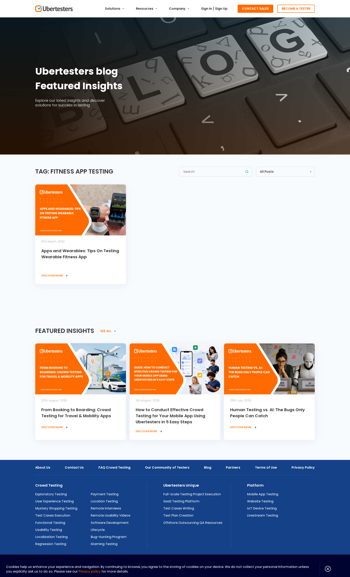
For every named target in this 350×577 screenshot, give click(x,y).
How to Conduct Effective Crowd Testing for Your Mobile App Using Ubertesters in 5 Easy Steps (170, 416)
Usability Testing (48, 529)
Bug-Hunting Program (109, 537)
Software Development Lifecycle (110, 526)
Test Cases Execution (52, 515)
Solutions (112, 8)
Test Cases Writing (178, 508)
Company (177, 8)
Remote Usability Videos (110, 515)
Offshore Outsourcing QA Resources (192, 522)
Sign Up (221, 8)
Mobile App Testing (262, 494)
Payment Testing (104, 494)
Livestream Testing (262, 515)
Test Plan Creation (178, 515)
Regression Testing (50, 544)
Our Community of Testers (167, 467)
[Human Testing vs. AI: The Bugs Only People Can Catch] (269, 368)
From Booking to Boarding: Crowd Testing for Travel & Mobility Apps (76, 413)
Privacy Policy (303, 467)
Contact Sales (255, 8)
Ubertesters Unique (181, 485)
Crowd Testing (49, 485)
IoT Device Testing (262, 508)
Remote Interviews (106, 508)
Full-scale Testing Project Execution (192, 494)
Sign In (206, 8)
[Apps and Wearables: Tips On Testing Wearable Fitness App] (80, 209)
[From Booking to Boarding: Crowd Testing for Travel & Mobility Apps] (80, 368)
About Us (42, 467)
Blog (207, 467)
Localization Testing (51, 537)
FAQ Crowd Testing (114, 467)
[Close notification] (325, 569)
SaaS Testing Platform (181, 501)
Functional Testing (50, 522)
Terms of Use (266, 467)
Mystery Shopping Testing (56, 508)
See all (105, 331)
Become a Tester (296, 8)
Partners (233, 467)
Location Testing (104, 501)
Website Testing (260, 501)
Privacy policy (90, 571)
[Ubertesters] (54, 8)
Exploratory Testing (51, 494)
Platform (255, 485)
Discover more (52, 275)
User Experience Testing (54, 501)
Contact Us (74, 467)
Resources (144, 8)
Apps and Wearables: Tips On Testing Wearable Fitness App (80, 254)
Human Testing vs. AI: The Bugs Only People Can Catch (267, 413)
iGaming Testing (104, 544)
